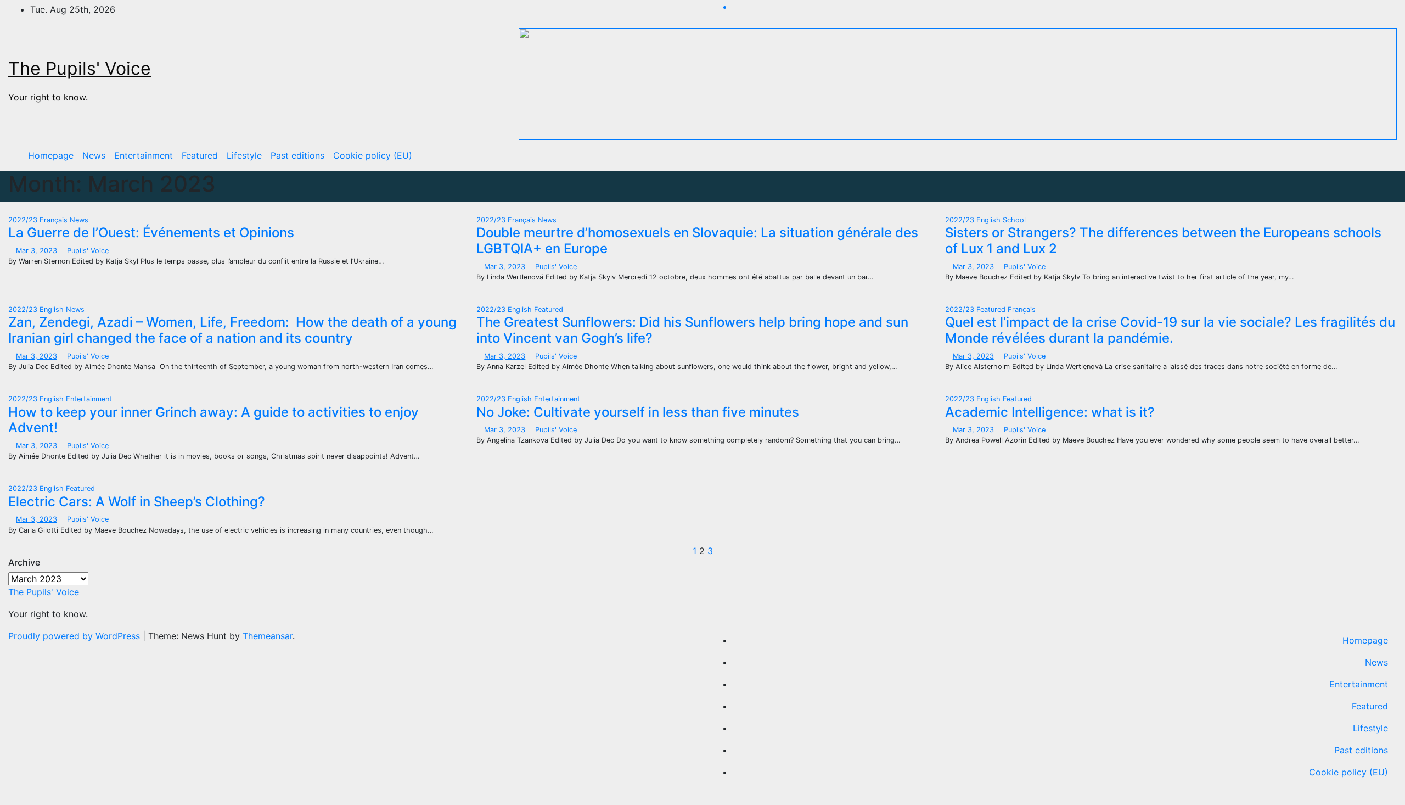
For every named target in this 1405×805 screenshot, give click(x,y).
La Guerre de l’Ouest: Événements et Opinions (151, 233)
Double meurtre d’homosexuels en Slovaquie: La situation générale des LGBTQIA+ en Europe (697, 240)
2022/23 (24, 220)
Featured (200, 155)
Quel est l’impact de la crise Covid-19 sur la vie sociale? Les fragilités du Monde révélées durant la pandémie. (1170, 330)
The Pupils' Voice (79, 68)
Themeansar (268, 635)
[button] (1380, 155)
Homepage (51, 155)
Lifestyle (244, 155)
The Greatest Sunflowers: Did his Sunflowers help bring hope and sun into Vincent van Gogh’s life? (692, 330)
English (989, 220)
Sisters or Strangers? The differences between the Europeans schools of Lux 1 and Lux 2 (1163, 240)
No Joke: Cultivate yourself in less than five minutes (637, 412)
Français (55, 220)
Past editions (297, 155)
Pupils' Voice (87, 251)
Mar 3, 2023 (36, 251)
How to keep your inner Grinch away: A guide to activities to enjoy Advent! (213, 420)
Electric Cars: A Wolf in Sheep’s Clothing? (136, 502)
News (93, 155)
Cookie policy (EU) (372, 155)
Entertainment (143, 155)
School (1014, 220)
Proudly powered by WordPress (75, 635)
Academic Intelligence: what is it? (1050, 412)
